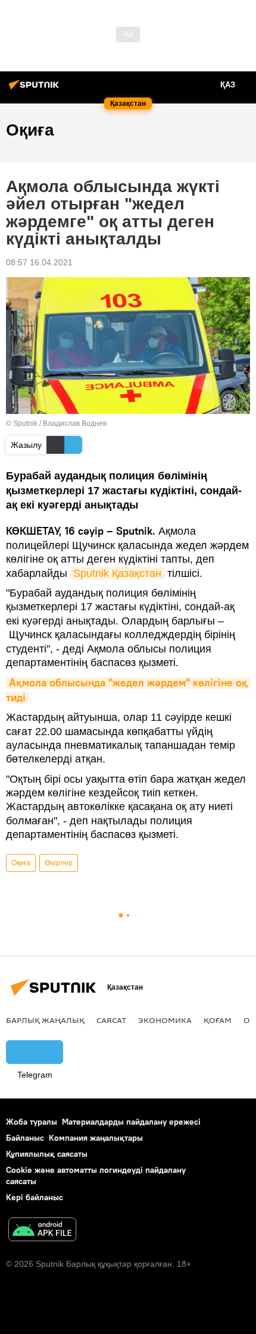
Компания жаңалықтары (96, 1137)
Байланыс (25, 1137)
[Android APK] (42, 1230)
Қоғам (218, 1020)
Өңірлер (59, 863)
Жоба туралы (31, 1121)
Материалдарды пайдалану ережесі (131, 1121)
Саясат (111, 1020)
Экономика (165, 1020)
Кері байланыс (34, 1197)
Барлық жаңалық (45, 1020)
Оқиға (20, 863)
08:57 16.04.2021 (39, 262)
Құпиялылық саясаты (47, 1153)
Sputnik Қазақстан (117, 573)
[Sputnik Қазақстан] (35, 89)
